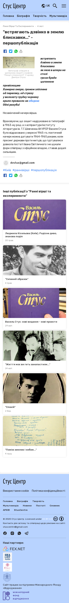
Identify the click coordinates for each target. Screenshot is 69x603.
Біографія (23, 16)
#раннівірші (21, 170)
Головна (8, 16)
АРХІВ (6, 510)
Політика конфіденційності (48, 490)
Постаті (40, 505)
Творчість (40, 16)
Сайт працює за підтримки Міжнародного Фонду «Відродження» (32, 586)
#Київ (7, 170)
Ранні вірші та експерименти (18, 26)
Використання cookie (16, 490)
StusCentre (21, 510)
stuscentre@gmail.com (15, 527)
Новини (27, 505)
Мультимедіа (58, 16)
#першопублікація (44, 170)
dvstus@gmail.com (22, 162)
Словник (55, 505)
